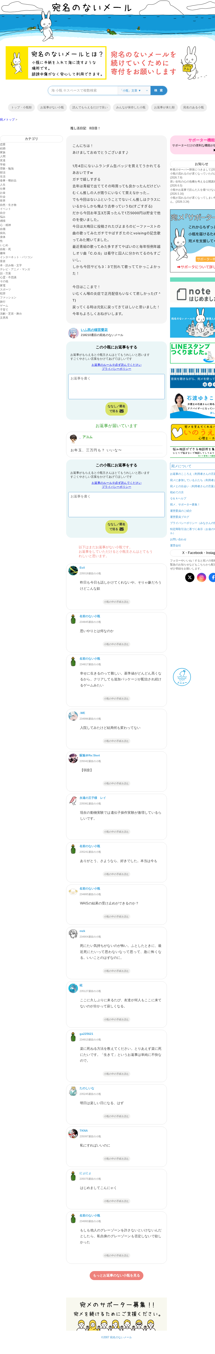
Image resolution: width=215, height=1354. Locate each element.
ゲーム (4, 305)
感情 (2, 220)
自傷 (2, 229)
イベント (5, 208)
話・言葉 (5, 273)
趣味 (2, 253)
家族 (2, 152)
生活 (2, 176)
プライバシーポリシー (116, 368)
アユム (88, 437)
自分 (2, 212)
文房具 (4, 317)
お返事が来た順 (164, 107)
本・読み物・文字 (11, 265)
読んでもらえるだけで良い (90, 107)
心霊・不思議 (8, 277)
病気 (2, 233)
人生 (2, 184)
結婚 (2, 148)
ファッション (8, 297)
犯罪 (2, 293)
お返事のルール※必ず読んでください (117, 364)
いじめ (4, 245)
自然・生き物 (8, 204)
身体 (2, 237)
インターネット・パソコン (16, 257)
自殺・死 (5, 249)
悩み (2, 216)
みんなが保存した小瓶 (131, 107)
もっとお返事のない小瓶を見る (116, 1275)
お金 (2, 192)
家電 (2, 285)
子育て (4, 309)
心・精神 (5, 225)
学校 (2, 164)
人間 (2, 156)
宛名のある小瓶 (193, 107)
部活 (2, 172)
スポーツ (5, 289)
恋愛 (2, 144)
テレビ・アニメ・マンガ (15, 269)
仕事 (2, 188)
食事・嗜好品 (8, 180)
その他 (4, 281)
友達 (2, 160)
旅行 (2, 301)
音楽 (2, 261)
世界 (2, 200)
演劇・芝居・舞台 (11, 313)
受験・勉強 (7, 168)
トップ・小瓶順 (21, 107)
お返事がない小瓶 (52, 107)
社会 (2, 196)
